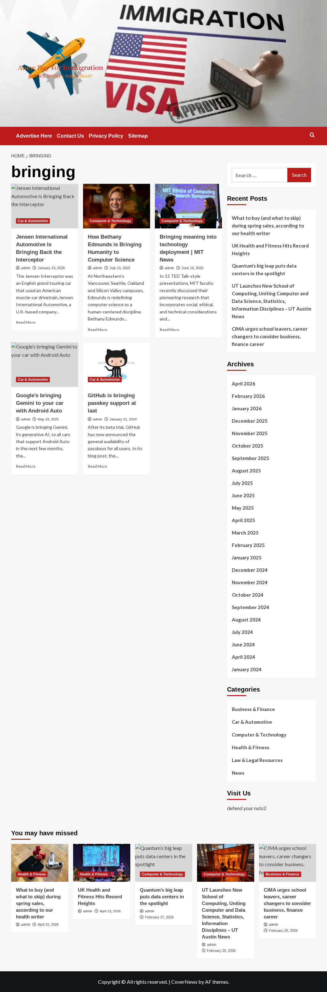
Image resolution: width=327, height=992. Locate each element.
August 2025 (246, 470)
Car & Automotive (33, 221)
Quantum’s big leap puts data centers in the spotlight (264, 269)
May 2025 (243, 508)
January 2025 (247, 557)
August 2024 (246, 619)
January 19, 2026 (51, 268)
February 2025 (248, 545)
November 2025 (250, 433)
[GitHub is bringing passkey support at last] (116, 364)
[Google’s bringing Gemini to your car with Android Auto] (44, 364)
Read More (25, 322)
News (238, 773)
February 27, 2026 (159, 917)
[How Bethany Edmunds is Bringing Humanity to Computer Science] (116, 206)
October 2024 (247, 595)
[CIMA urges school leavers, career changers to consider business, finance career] (287, 863)
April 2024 (243, 657)
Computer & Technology (110, 221)
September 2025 (250, 458)
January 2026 (247, 408)
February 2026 (248, 396)
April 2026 (243, 383)
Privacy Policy (106, 136)
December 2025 (250, 421)
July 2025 (242, 483)
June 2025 (243, 495)
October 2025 (247, 446)
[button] (312, 134)
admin (25, 268)
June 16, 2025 (192, 268)
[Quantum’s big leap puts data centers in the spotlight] (163, 863)
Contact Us (70, 136)
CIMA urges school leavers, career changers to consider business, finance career (270, 336)
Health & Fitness (250, 747)
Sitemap (138, 136)
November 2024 (250, 582)
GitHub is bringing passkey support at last (112, 403)
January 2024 (247, 669)
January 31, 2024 (123, 419)
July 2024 (242, 632)
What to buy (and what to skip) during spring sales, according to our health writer (268, 225)
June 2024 (243, 644)
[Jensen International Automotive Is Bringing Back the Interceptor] (44, 206)
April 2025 (243, 520)
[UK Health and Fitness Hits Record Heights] (101, 863)
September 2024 (250, 607)
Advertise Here (34, 136)
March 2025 (245, 533)
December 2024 (250, 570)
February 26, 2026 (221, 950)
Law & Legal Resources (257, 760)
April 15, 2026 (48, 924)
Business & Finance (253, 709)
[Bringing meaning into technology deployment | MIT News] (188, 206)
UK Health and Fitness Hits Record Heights (270, 249)
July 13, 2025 (120, 268)
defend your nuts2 (246, 808)
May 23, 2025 (48, 419)
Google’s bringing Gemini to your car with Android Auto (40, 403)
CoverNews (184, 982)
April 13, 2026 (110, 911)
